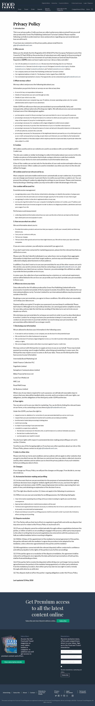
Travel (26, 9)
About (25, 692)
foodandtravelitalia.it (37, 69)
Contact (32, 692)
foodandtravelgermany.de (39, 66)
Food (19, 9)
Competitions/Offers (78, 9)
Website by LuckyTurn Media (42, 692)
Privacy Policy (56, 691)
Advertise (54, 3)
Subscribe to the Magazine (62, 9)
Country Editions (64, 3)
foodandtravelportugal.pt (61, 66)
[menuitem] (46, 3)
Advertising (6, 692)
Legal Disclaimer (69, 691)
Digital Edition (46, 3)
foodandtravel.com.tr (58, 69)
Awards (39, 9)
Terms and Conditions (82, 691)
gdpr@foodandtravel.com (22, 45)
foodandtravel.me (20, 69)
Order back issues (77, 3)
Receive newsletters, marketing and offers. (71, 671)
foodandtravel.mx (20, 66)
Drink (33, 9)
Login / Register (88, 3)
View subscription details (13, 662)
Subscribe (63, 621)
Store (88, 9)
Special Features (48, 9)
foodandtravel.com (35, 64)
